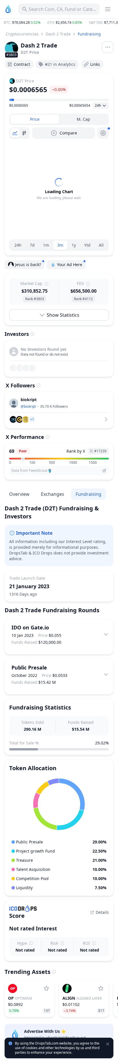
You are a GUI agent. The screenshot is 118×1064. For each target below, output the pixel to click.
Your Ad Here (69, 264)
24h (17, 245)
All (101, 245)
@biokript (28, 406)
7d (32, 245)
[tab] (34, 119)
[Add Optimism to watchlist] (46, 988)
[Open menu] (107, 47)
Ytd (87, 245)
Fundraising (89, 34)
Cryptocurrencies (22, 34)
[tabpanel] (59, 189)
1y (74, 245)
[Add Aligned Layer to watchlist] (100, 988)
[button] (59, 23)
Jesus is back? (28, 264)
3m (60, 245)
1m (46, 245)
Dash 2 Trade (58, 34)
